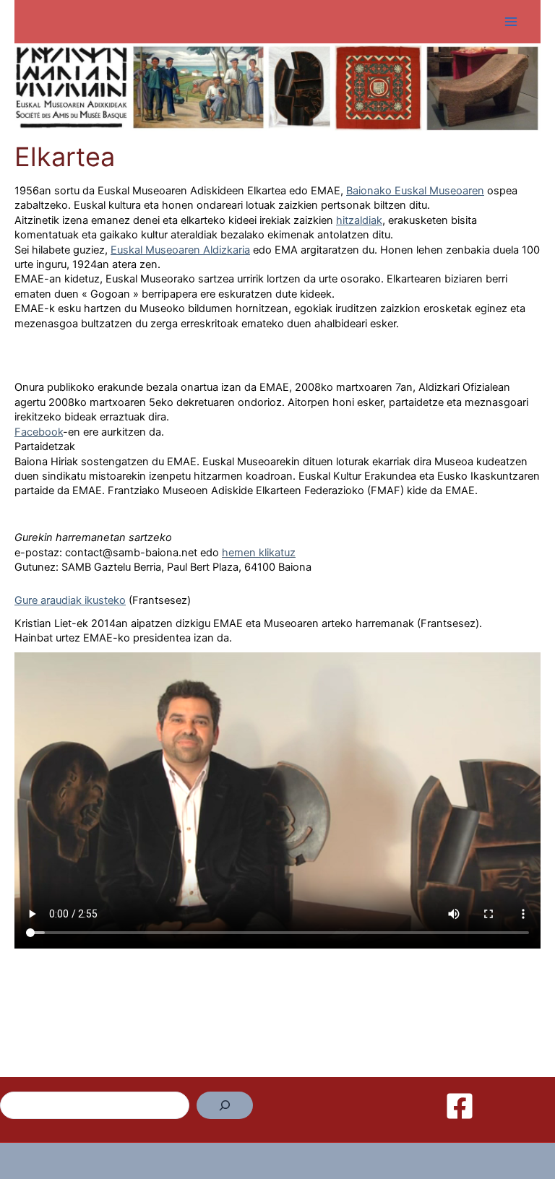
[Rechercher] (225, 1105)
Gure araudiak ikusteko (70, 600)
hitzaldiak (359, 220)
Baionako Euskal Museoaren (415, 190)
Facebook (38, 432)
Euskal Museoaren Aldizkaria (180, 249)
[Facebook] (459, 1106)
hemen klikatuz (259, 552)
